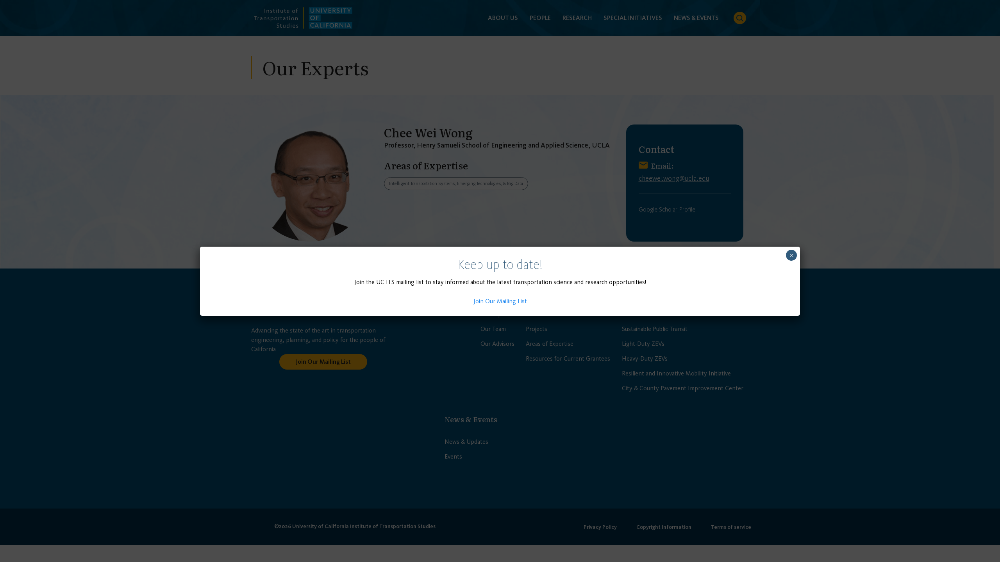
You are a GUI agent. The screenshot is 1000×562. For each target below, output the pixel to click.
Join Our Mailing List (500, 301)
